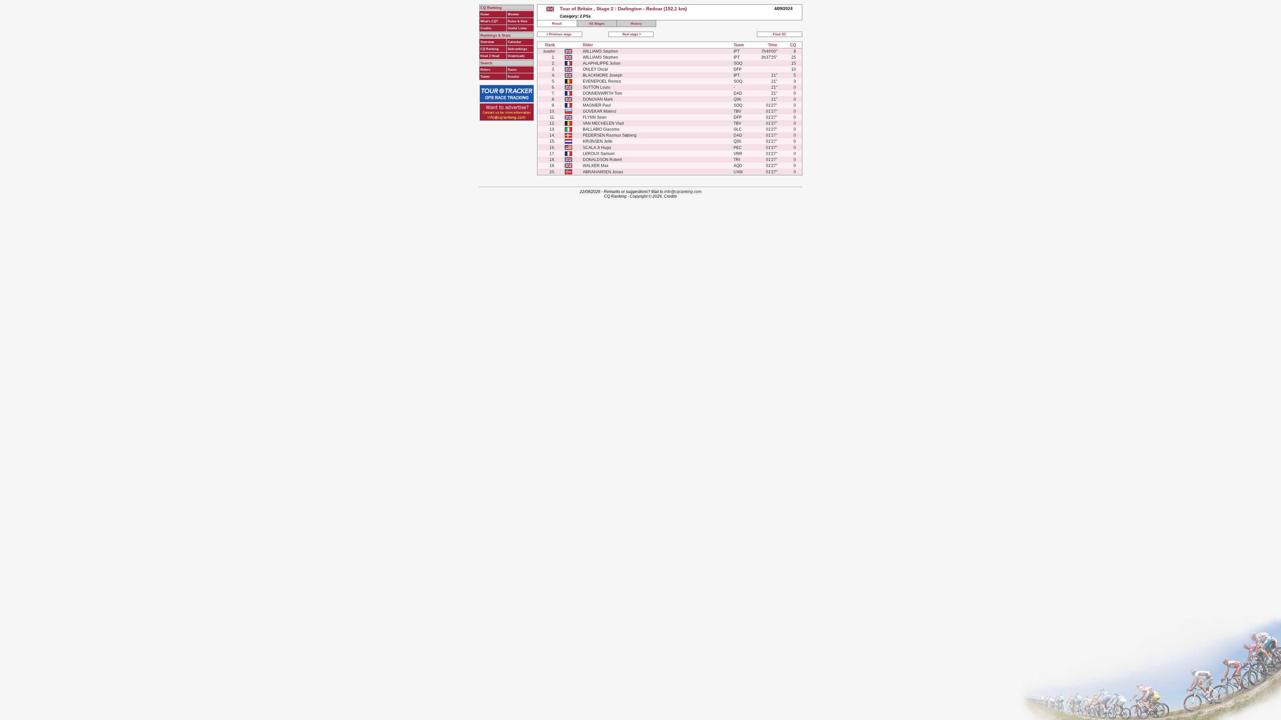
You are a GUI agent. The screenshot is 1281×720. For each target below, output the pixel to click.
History (636, 23)
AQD (738, 165)
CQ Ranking (489, 49)
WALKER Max (595, 165)
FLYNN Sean (594, 117)
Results (513, 76)
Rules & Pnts (517, 21)
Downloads (516, 56)
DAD (738, 93)
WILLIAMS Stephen (600, 57)
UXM (738, 172)
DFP (738, 69)
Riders (485, 69)
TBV (737, 111)
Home (484, 14)
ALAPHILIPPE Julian (601, 63)
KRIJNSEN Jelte (597, 141)
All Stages (596, 23)
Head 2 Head (489, 56)
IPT (737, 57)
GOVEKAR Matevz (599, 111)
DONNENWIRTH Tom (602, 93)
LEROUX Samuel (598, 153)
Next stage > (631, 34)
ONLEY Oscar (595, 69)
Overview (487, 42)
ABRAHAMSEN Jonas (603, 172)
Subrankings (517, 49)
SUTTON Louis (596, 87)
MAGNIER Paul (597, 105)
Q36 (737, 99)
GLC (738, 129)
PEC (738, 147)
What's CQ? (489, 21)
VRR (738, 153)
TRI (737, 159)
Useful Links (517, 28)
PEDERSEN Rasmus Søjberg (609, 135)
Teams (485, 76)
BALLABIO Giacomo (601, 129)
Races (512, 69)
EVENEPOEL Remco (602, 81)
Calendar (514, 42)
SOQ (738, 63)
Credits (485, 28)
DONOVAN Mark (598, 99)
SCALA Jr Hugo (597, 147)
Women (513, 14)
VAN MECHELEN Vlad (603, 123)
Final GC (779, 34)
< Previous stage (559, 34)
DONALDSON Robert (602, 159)
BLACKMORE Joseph (602, 75)
